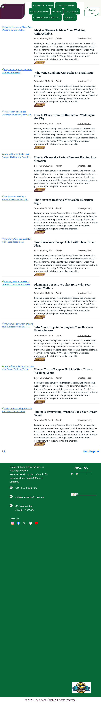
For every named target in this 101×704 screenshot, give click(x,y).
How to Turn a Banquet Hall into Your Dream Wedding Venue (63, 371)
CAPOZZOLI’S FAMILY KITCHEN (45, 18)
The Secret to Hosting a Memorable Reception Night (63, 201)
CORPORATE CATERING (66, 5)
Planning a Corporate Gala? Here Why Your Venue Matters (62, 286)
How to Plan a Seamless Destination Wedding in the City (64, 116)
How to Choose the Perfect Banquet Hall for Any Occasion (65, 159)
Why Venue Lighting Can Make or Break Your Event (63, 74)
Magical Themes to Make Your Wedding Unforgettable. (59, 32)
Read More (39, 62)
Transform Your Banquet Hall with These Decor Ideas (64, 244)
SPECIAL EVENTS (71, 11)
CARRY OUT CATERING (39, 11)
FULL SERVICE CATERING (43, 5)
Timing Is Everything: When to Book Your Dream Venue (65, 413)
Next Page (91, 451)
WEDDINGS (56, 11)
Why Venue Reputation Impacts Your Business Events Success (63, 328)
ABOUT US (68, 18)
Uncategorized (84, 38)
